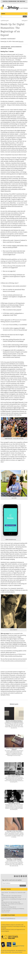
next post (24, 20)
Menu (3, 13)
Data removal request (17, 952)
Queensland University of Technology (18, 944)
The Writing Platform (14, 7)
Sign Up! (22, 885)
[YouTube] (21, 876)
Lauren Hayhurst (8, 38)
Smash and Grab (5, 911)
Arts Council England (9, 937)
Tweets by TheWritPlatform (8, 918)
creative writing (5, 46)
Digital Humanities (16, 46)
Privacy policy (8, 952)
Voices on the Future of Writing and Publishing (12, 908)
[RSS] (26, 876)
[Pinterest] (17, 876)
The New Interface (5, 910)
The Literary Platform (3, 945)
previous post (5, 20)
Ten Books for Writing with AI (8, 907)
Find (25, 16)
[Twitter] (19, 876)
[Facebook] (15, 876)
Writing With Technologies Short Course (11, 897)
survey (9, 48)
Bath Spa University (9, 944)
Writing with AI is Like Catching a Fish (10, 902)
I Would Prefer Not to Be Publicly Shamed (11, 895)
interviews (4, 48)
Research (21, 41)
